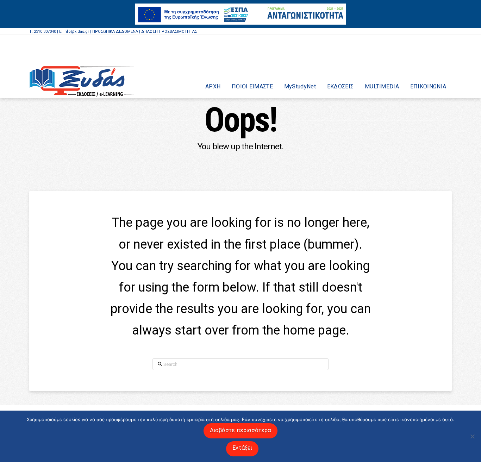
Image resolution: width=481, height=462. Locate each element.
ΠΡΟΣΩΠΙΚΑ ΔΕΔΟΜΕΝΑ (115, 31)
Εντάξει (242, 447)
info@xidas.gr (76, 31)
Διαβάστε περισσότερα (240, 429)
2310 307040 (45, 31)
